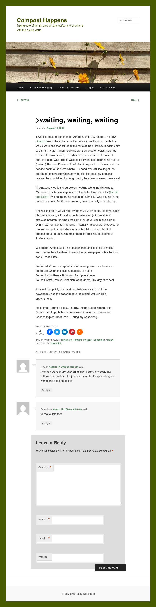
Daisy (110, 339)
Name (44, 519)
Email (44, 538)
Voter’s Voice (107, 87)
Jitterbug (41, 141)
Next (135, 99)
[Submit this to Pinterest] (72, 332)
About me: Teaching (69, 87)
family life (66, 339)
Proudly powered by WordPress (78, 593)
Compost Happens (42, 20)
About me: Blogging (41, 87)
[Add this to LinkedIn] (65, 332)
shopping (99, 339)
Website (42, 556)
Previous (23, 99)
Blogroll (90, 87)
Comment (45, 467)
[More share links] (80, 332)
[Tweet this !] (57, 332)
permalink (56, 343)
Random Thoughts (83, 339)
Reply (46, 390)
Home (21, 87)
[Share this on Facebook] (50, 332)
